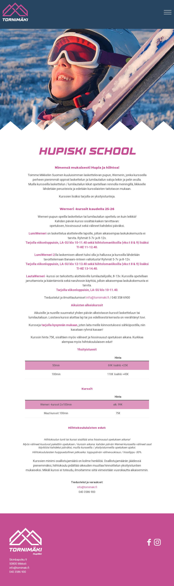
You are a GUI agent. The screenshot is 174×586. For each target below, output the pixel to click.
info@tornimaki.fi (97, 297)
